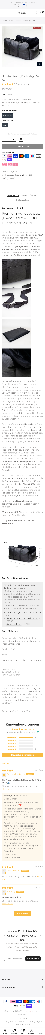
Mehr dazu (7, 105)
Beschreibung (13, 195)
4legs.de (13, 171)
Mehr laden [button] (22, 913)
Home (4, 21)
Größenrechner (22, 200)
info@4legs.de (32, 2)
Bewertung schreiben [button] (22, 755)
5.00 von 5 (29, 729)
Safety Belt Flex (13, 624)
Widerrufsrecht (23, 1024)
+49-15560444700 (16, 2)
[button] (8, 84)
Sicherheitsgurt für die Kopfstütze (23, 612)
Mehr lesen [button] (7, 789)
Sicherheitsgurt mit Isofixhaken (22, 618)
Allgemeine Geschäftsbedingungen (24, 1021)
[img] (7, 770)
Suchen (24, 1019)
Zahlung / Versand (30, 195)
